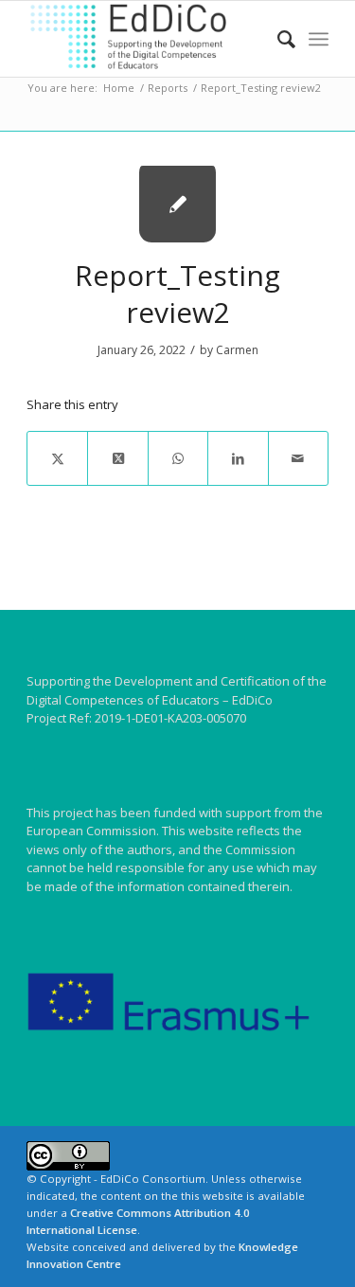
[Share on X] (57, 458)
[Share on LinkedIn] (237, 458)
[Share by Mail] (298, 458)
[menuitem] (276, 39)
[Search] (276, 39)
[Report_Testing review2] (177, 204)
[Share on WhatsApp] (178, 458)
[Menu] (318, 39)
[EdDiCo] (147, 39)
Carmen (237, 350)
